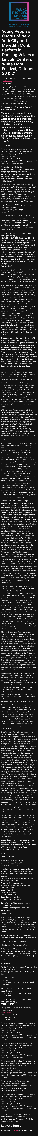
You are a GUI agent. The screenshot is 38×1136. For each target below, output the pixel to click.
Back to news (7, 81)
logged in (14, 1130)
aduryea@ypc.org (7, 1012)
